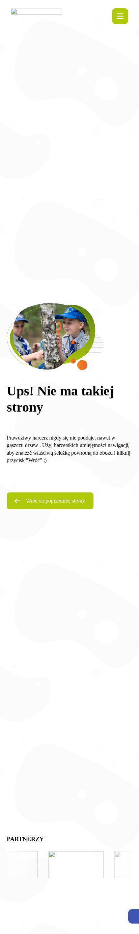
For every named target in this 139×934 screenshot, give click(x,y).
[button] (133, 916)
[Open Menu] (120, 16)
